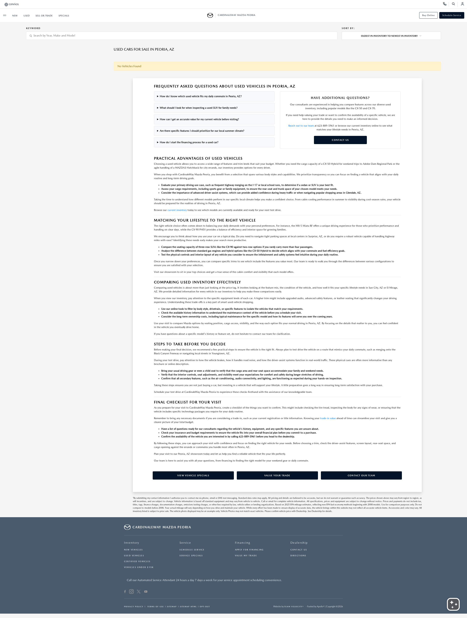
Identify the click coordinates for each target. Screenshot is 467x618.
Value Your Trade (277, 475)
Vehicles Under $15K (139, 567)
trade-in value (328, 418)
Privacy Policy (133, 606)
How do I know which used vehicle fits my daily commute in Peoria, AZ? (201, 96)
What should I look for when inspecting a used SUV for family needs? (199, 107)
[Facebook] (125, 592)
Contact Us (340, 140)
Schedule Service (451, 15)
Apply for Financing (249, 550)
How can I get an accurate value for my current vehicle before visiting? (199, 119)
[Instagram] (131, 592)
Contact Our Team (361, 475)
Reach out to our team (301, 125)
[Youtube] (146, 592)
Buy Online (428, 15)
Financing (242, 542)
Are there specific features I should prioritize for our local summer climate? (202, 130)
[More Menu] (4, 15)
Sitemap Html (188, 606)
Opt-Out (205, 606)
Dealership (299, 542)
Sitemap (172, 606)
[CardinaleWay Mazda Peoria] (211, 15)
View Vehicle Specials (193, 475)
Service (185, 542)
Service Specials (191, 555)
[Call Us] (446, 4)
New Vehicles (133, 550)
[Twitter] (139, 592)
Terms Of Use (155, 606)
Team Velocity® (294, 606)
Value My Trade (246, 555)
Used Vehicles (134, 555)
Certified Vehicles (137, 561)
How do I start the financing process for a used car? (189, 142)
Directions (298, 555)
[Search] (455, 4)
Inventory (131, 542)
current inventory (177, 210)
